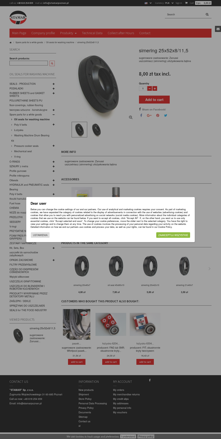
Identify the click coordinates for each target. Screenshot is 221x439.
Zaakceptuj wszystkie (173, 235)
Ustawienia (40, 235)
